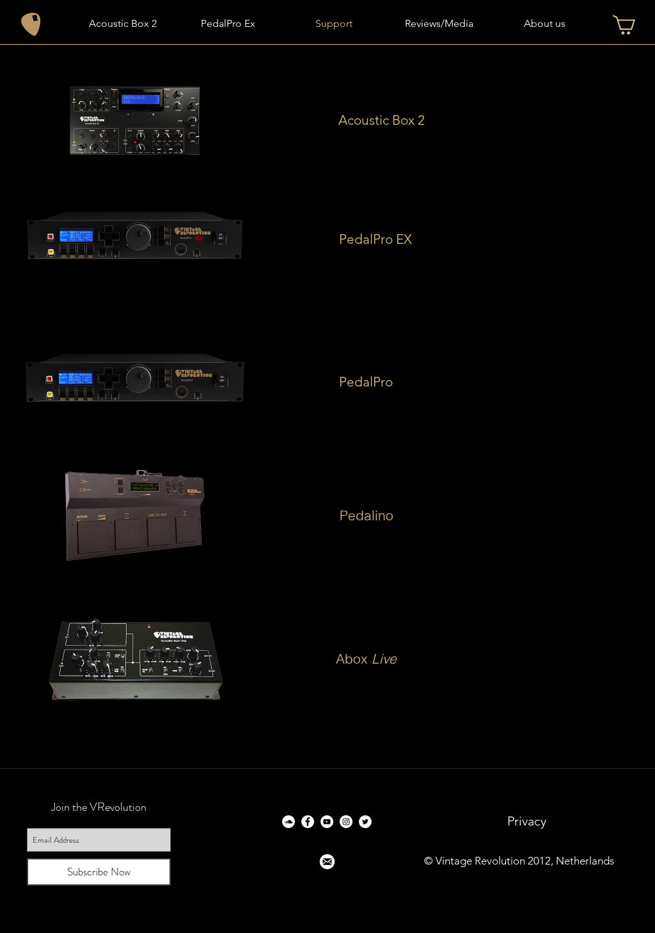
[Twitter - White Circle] (365, 821)
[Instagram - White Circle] (346, 821)
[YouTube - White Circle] (326, 821)
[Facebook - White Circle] (307, 821)
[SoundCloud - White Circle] (288, 821)
